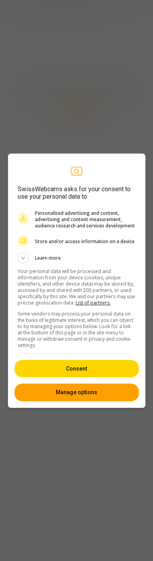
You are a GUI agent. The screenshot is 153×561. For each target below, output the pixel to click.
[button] (77, 258)
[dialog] (77, 280)
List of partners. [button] (93, 302)
